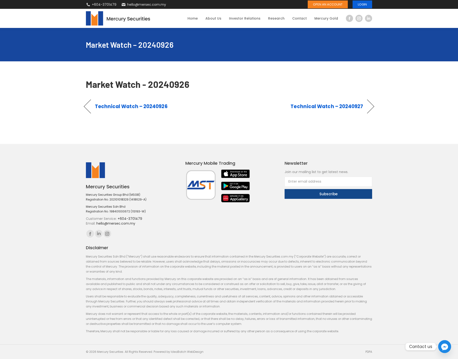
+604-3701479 (104, 4)
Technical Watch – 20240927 (327, 106)
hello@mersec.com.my (146, 4)
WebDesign (195, 352)
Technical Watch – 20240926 (131, 106)
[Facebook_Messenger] (444, 346)
